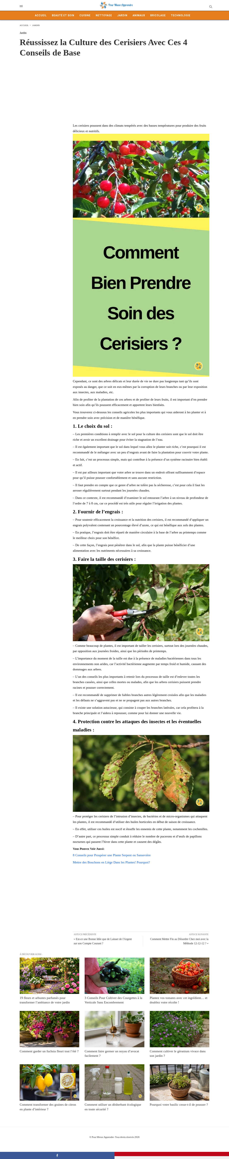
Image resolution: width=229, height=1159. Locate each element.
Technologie (180, 15)
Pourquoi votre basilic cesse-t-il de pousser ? (179, 1104)
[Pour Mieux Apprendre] (116, 5)
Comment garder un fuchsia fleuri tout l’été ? (49, 1051)
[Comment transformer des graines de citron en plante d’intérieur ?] (49, 1082)
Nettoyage (104, 15)
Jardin (122, 15)
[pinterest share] (171, 1154)
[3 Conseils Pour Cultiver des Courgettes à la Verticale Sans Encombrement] (114, 976)
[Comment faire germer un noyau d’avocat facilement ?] (114, 1029)
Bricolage (158, 15)
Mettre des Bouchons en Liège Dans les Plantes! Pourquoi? (111, 862)
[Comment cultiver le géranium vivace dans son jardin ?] (179, 1029)
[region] (114, 86)
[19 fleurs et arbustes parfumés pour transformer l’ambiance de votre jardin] (49, 976)
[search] (210, 6)
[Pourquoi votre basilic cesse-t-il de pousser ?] (179, 1082)
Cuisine (85, 15)
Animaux (139, 15)
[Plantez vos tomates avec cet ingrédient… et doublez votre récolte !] (179, 976)
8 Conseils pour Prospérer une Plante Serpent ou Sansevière (112, 855)
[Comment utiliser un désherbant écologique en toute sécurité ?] (114, 1082)
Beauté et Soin (63, 15)
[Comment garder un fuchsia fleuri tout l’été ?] (49, 1029)
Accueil (41, 15)
